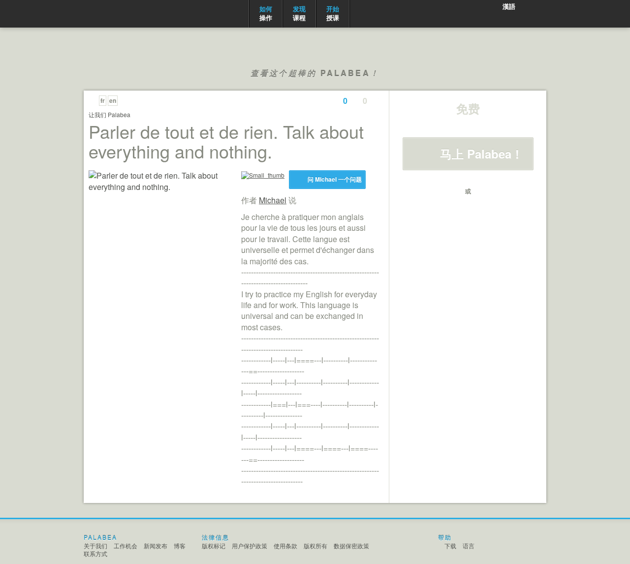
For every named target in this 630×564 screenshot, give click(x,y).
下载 (450, 545)
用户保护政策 (249, 545)
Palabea (122, 14)
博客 (180, 545)
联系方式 (95, 553)
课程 (299, 13)
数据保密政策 (351, 545)
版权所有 (315, 545)
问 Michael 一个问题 (335, 179)
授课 (332, 13)
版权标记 (213, 545)
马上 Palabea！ (481, 153)
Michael (272, 200)
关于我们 (95, 545)
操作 (265, 13)
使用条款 (285, 545)
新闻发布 (155, 545)
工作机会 (125, 545)
